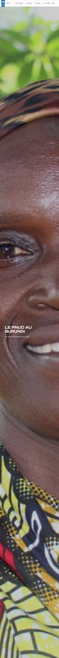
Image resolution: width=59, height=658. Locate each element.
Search (55, 3)
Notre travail (29, 3)
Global (53, 3)
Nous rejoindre (47, 3)
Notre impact (38, 3)
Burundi (7, 3)
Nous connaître (19, 3)
